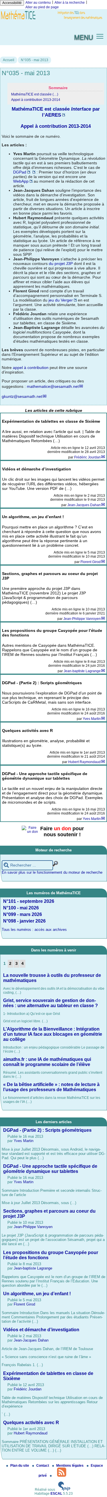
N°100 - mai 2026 (21, 907)
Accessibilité (12, 3)
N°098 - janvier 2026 (24, 921)
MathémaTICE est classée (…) (34, 94)
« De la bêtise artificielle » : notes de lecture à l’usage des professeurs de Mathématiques (51, 1087)
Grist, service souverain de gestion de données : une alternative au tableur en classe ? (50, 1003)
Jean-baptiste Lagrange (82, 671)
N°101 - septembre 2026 (28, 901)
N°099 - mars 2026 (22, 914)
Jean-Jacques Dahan (84, 505)
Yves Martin (92, 719)
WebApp (21, 181)
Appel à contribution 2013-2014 (35, 100)
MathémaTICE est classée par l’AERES (56, 112)
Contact (43, 1466)
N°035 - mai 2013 (34, 60)
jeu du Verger (61, 300)
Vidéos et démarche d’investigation (41, 1329)
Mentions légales (70, 1466)
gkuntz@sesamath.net (22, 396)
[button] (100, 36)
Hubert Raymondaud (84, 762)
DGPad (19, 172)
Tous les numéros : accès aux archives (34, 929)
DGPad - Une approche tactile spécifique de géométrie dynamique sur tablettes (50, 1169)
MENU (83, 36)
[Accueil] (53, 20)
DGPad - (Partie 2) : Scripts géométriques (47, 1130)
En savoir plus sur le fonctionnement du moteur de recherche (52, 872)
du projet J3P (61, 263)
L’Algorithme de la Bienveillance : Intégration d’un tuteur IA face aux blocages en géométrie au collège (52, 1034)
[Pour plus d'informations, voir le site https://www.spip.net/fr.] (64, 1490)
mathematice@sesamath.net (53, 386)
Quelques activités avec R (31, 1422)
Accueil (8, 60)
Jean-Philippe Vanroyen (82, 619)
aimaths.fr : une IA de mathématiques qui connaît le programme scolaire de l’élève (47, 1062)
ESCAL (56, 1494)
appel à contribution (31, 367)
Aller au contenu (38, 3)
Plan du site (20, 1466)
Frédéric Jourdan (87, 457)
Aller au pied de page (42, 7)
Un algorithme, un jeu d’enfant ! (37, 1293)
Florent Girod (90, 562)
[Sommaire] (9, 109)
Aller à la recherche (69, 3)
